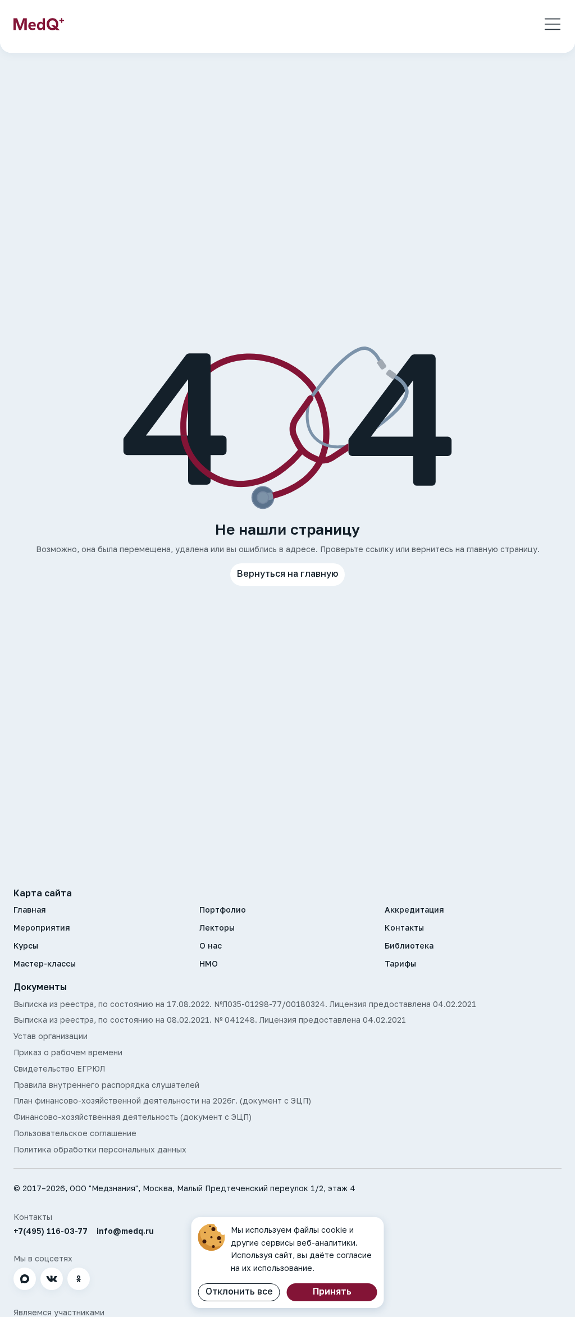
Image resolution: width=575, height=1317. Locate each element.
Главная (29, 909)
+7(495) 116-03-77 (50, 1231)
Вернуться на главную (287, 573)
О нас (210, 945)
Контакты (404, 927)
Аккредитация (414, 909)
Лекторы (217, 927)
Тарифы (400, 963)
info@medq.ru (125, 1231)
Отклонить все (239, 1291)
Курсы (25, 945)
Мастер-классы (44, 963)
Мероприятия (41, 927)
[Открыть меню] (553, 24)
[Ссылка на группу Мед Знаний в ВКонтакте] (51, 1279)
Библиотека (409, 945)
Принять (332, 1291)
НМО (208, 963)
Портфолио (222, 909)
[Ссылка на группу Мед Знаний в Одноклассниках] (78, 1279)
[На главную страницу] (38, 24)
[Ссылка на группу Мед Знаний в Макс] (24, 1279)
